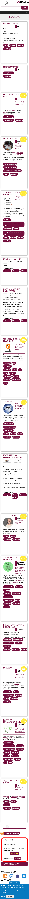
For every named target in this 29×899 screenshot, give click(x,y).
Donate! (14, 854)
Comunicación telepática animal (12, 224)
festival (7, 801)
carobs (11, 738)
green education (10, 746)
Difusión (7, 590)
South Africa (16, 380)
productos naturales (17, 153)
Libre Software (9, 120)
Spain (15, 370)
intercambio (18, 580)
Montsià (7, 752)
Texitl (6, 45)
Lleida (6, 174)
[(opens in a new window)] (11, 876)
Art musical (8, 692)
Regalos (20, 45)
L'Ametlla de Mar (10, 749)
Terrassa (16, 271)
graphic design (11, 110)
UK (20, 370)
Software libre (18, 639)
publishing (19, 120)
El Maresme (8, 229)
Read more (20, 57)
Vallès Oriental (9, 600)
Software (19, 643)
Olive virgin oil (9, 742)
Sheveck (3, 884)
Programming (9, 430)
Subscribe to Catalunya (12, 833)
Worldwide (8, 376)
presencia (22, 797)
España (13, 237)
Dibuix (13, 536)
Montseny (8, 593)
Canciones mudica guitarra (13, 171)
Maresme (7, 321)
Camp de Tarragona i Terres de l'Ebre (13, 233)
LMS (14, 363)
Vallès (18, 600)
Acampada (6, 797)
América (12, 373)
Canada (16, 376)
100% (23, 95)
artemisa (19, 154)
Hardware (7, 646)
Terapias (7, 805)
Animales (7, 219)
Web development (10, 427)
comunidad (14, 797)
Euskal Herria (14, 496)
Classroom (8, 366)
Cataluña (24, 650)
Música (16, 692)
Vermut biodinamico (11, 164)
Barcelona (8, 271)
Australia (7, 380)
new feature (17, 858)
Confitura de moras (10, 167)
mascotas (6, 215)
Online (6, 434)
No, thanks (10, 896)
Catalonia (7, 370)
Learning (7, 363)
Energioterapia (9, 73)
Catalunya (8, 49)
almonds (5, 738)
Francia (21, 237)
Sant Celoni (16, 593)
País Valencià (9, 759)
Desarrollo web (9, 643)
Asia (6, 383)
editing (5, 112)
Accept (3, 896)
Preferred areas (8, 268)
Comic (6, 536)
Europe (13, 434)
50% (24, 402)
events (5, 684)
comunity (20, 746)
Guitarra (17, 684)
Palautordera (8, 597)
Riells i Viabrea (9, 695)
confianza (15, 582)
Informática (8, 639)
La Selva (19, 695)
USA (6, 373)
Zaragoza (7, 495)
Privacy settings (14, 883)
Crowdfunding (9, 587)
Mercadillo (19, 587)
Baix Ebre (20, 749)
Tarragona (15, 752)
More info (3, 892)
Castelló (7, 756)
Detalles (13, 45)
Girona (16, 229)
